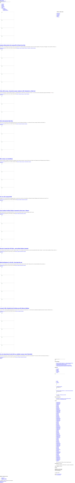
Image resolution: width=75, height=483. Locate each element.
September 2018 (58, 452)
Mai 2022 (57, 431)
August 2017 (58, 460)
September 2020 (58, 445)
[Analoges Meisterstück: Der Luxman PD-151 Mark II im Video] (8, 19)
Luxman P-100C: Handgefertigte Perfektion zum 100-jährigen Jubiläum (14, 308)
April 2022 (57, 432)
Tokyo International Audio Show (6, 120)
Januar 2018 (57, 456)
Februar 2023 (58, 425)
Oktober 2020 (58, 444)
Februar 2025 (58, 408)
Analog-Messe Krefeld (59, 386)
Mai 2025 (57, 406)
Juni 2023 (57, 422)
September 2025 (58, 403)
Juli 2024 (57, 413)
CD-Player (58, 16)
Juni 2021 (57, 439)
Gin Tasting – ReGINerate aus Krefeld (61, 394)
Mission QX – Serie (4, 479)
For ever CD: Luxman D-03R (6, 196)
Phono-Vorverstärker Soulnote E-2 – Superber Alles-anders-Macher (64, 390)
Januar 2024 (57, 417)
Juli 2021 (57, 438)
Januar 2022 (57, 434)
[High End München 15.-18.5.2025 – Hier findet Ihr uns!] (8, 260)
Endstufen (58, 15)
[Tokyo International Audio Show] (8, 103)
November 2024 (58, 410)
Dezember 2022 (58, 426)
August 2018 (58, 453)
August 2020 (58, 446)
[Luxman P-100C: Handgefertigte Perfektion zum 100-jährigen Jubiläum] (8, 274)
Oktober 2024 (58, 411)
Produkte (20, 161)
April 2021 (57, 440)
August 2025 (58, 404)
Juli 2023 (57, 421)
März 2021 (57, 441)
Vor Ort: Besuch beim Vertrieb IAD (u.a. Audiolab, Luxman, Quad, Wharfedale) (16, 354)
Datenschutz (4, 481)
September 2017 (58, 459)
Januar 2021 (57, 442)
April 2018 (57, 455)
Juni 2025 (57, 405)
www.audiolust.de (58, 474)
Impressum (1, 481)
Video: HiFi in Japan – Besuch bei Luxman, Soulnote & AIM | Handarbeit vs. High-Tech (17, 90)
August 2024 (58, 412)
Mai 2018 (57, 454)
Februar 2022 (58, 433)
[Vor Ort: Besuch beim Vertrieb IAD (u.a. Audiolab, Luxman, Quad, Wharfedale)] (8, 320)
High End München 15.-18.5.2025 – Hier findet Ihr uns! (11, 262)
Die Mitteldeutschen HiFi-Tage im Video (61, 364)
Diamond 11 (3, 477)
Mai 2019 (57, 450)
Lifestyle (18, 161)
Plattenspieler (58, 13)
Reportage (23, 161)
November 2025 (58, 402)
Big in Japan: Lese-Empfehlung (6, 158)
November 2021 (58, 435)
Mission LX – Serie (4, 478)
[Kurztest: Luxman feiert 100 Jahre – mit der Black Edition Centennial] (8, 222)
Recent (57, 381)
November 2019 (58, 449)
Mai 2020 (57, 448)
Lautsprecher (58, 14)
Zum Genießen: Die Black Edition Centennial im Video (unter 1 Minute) (14, 210)
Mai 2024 (57, 414)
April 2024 (57, 415)
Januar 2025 (57, 409)
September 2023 (58, 420)
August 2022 (58, 429)
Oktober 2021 (58, 436)
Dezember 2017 (58, 457)
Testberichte (26, 161)
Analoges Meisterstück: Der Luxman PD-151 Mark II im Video (12, 45)
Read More (1, 48)
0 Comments (29, 161)
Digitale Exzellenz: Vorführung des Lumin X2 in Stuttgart (63, 363)
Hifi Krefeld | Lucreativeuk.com (60, 398)
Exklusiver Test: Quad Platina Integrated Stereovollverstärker (63, 365)
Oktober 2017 (58, 458)
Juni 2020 (57, 447)
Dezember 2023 (58, 418)
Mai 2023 (57, 423)
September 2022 (58, 428)
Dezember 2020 (58, 443)
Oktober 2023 (58, 419)
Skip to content (2, 0)
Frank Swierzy (3, 161)
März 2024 (57, 416)
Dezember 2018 (58, 451)
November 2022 (58, 427)
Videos (57, 372)
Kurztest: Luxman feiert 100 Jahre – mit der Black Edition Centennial (14, 248)
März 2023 (57, 424)
